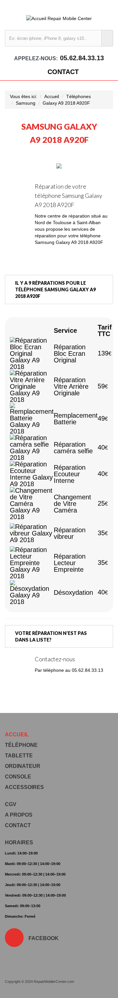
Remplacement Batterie (76, 419)
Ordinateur (22, 766)
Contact (63, 71)
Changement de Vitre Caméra (72, 503)
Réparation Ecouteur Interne (70, 474)
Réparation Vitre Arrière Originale (71, 386)
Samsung (25, 103)
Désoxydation (73, 592)
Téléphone (21, 745)
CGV (10, 804)
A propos (18, 815)
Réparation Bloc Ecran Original (70, 353)
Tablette (19, 755)
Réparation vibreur (70, 533)
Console (18, 776)
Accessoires (24, 787)
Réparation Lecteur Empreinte (70, 563)
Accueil (51, 96)
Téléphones (78, 96)
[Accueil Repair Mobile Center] (59, 18)
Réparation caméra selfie (73, 448)
